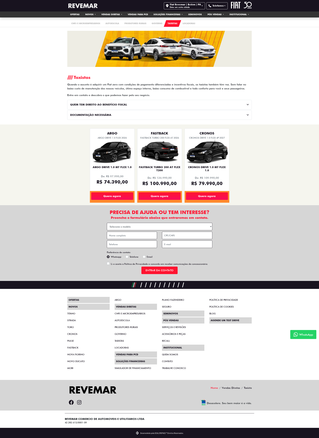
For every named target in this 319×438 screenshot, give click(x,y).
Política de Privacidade (136, 264)
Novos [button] (89, 14)
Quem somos (170, 354)
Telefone (134, 256)
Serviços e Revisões (174, 327)
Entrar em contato (159, 270)
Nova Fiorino (75, 354)
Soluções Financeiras (167, 14)
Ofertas (75, 14)
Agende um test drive (225, 320)
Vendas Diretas (111, 14)
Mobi (70, 368)
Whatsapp (116, 256)
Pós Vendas (215, 14)
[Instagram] (79, 403)
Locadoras (122, 347)
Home (214, 387)
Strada (71, 320)
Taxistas (119, 340)
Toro (70, 327)
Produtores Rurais (126, 327)
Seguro (166, 306)
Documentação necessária (90, 114)
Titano (71, 313)
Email (150, 256)
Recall (166, 340)
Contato (167, 361)
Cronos (72, 334)
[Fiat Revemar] (82, 5)
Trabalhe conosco (174, 368)
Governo (120, 334)
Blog (212, 313)
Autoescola (122, 320)
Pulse (70, 340)
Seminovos (195, 14)
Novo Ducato (76, 361)
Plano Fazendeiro (173, 300)
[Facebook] (71, 403)
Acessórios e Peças (174, 334)
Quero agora (112, 196)
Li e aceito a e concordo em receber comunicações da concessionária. (159, 264)
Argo (118, 300)
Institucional (238, 14)
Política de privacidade (223, 300)
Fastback (72, 347)
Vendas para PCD (138, 14)
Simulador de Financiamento (133, 368)
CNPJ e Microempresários (130, 313)
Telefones (218, 5)
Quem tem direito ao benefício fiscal (98, 104)
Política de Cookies (221, 306)
